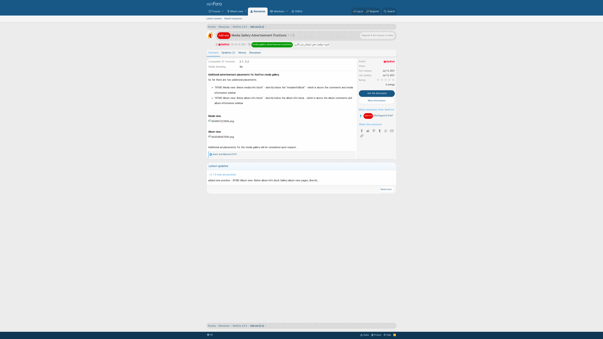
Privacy (377, 335)
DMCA (298, 11)
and (225, 154)
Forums (216, 11)
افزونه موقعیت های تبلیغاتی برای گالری (312, 44)
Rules (366, 335)
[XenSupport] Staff (378, 115)
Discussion (255, 53)
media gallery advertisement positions (272, 44)
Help (389, 335)
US (211, 335)
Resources (259, 11)
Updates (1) (228, 53)
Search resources (233, 18)
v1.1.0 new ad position (222, 175)
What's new (236, 11)
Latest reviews (214, 18)
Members (279, 11)
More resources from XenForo (376, 110)
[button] (223, 11)
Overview (213, 53)
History (242, 53)
